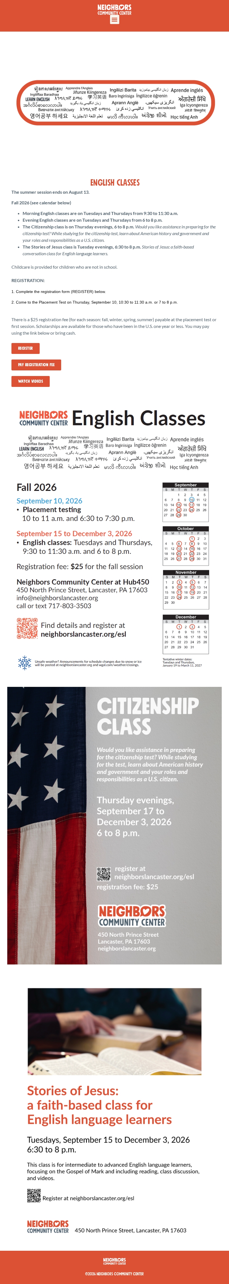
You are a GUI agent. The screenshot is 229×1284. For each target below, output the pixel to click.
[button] (114, 19)
